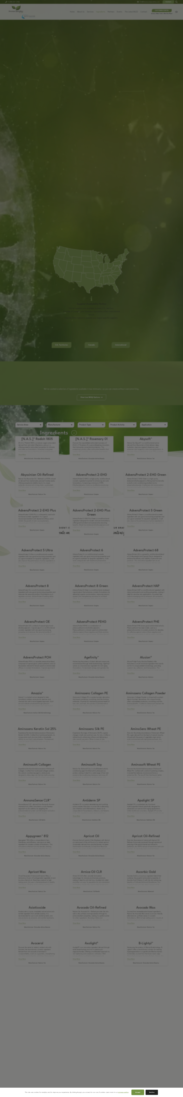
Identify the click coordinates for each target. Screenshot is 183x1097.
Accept (137, 1092)
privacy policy (123, 1092)
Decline (151, 1092)
